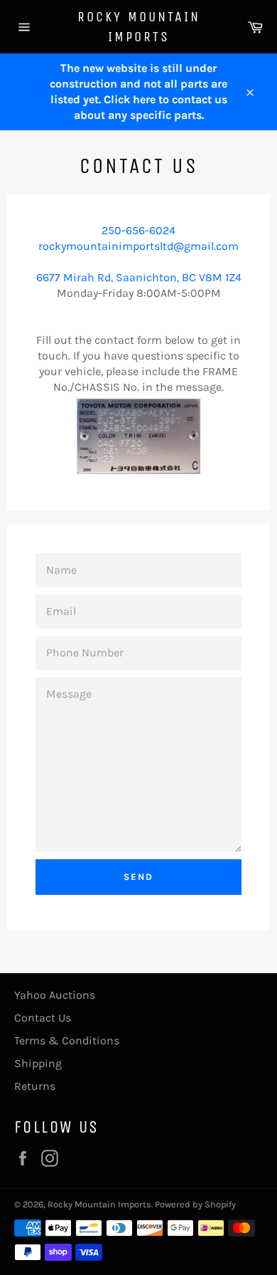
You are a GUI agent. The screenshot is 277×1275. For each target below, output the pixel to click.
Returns (34, 1086)
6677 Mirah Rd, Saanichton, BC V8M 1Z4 (138, 277)
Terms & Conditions (66, 1040)
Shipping (38, 1063)
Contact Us (42, 1017)
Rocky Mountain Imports (138, 27)
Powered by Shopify (195, 1204)
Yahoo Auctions (54, 995)
